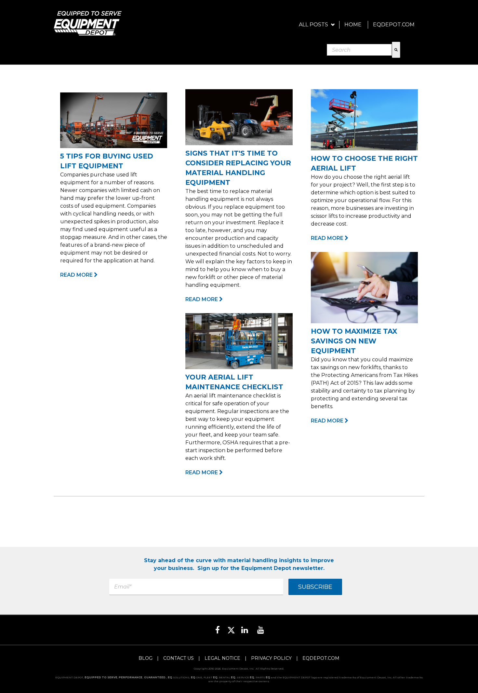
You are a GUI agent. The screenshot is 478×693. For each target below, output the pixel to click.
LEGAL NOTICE (222, 658)
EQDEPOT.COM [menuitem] (394, 24)
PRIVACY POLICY (271, 658)
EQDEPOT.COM (320, 658)
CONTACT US (178, 658)
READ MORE (77, 275)
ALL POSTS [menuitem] (313, 24)
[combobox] (359, 50)
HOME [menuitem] (353, 24)
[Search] (396, 50)
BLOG (146, 658)
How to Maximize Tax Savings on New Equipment (354, 341)
